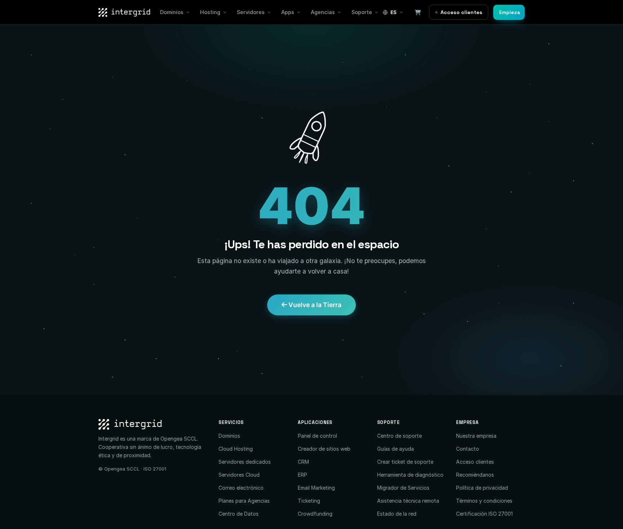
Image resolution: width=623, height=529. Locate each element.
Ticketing (309, 501)
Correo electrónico (241, 488)
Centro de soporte (399, 436)
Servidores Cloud (239, 475)
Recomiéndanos (475, 475)
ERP (302, 475)
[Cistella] (418, 12)
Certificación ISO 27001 (484, 514)
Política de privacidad (482, 488)
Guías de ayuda (395, 449)
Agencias (323, 12)
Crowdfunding (315, 514)
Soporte (362, 12)
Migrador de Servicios (403, 488)
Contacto (467, 449)
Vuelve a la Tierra (314, 305)
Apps (287, 12)
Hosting (210, 12)
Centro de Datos (238, 514)
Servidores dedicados (244, 462)
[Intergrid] (153, 424)
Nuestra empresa (476, 436)
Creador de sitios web (324, 449)
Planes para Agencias (244, 501)
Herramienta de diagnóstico (410, 475)
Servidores (251, 12)
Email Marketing (316, 488)
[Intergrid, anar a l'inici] (124, 12)
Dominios (172, 12)
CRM (303, 462)
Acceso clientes (461, 12)
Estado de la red (396, 514)
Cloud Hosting (235, 449)
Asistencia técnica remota (408, 501)
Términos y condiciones (484, 501)
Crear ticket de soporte (405, 462)
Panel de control (317, 436)
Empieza (509, 12)
